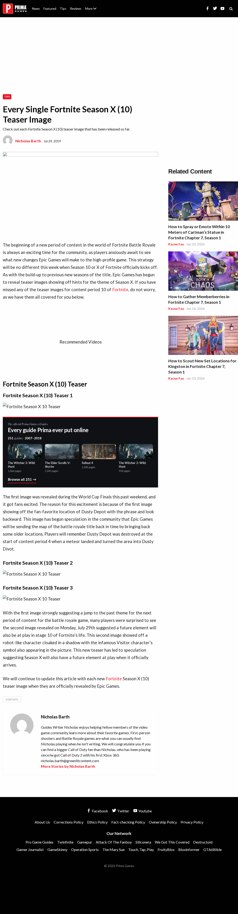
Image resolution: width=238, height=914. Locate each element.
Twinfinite (65, 842)
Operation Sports (85, 849)
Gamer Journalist (30, 849)
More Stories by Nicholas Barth (68, 766)
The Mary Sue (113, 849)
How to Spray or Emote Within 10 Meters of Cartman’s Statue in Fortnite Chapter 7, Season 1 (199, 232)
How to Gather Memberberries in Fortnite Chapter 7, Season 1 (198, 299)
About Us (91, 6)
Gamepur (84, 842)
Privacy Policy (192, 822)
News (36, 8)
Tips (63, 8)
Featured (49, 8)
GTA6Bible (212, 849)
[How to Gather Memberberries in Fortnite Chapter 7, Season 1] (203, 271)
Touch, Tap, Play (141, 849)
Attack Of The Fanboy (114, 842)
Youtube (145, 811)
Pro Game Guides (39, 842)
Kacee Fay (176, 244)
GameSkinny (57, 849)
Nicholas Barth (28, 141)
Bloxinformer (189, 849)
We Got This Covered (172, 842)
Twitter (122, 811)
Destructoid (202, 842)
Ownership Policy (163, 822)
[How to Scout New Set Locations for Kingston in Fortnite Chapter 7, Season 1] (203, 336)
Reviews (75, 8)
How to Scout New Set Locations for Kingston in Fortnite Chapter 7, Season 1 (202, 366)
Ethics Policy (97, 822)
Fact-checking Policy (128, 822)
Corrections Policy (68, 822)
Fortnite (120, 289)
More (93, 10)
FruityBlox (166, 849)
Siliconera (143, 842)
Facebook (99, 811)
